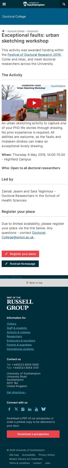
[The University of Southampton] (34, 4)
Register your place (23, 254)
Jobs (47, 463)
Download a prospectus (33, 434)
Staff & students (17, 328)
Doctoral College (14, 16)
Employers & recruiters (21, 340)
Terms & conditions (19, 463)
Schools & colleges (18, 332)
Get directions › (16, 392)
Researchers (14, 336)
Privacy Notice (47, 454)
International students (20, 349)
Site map (14, 454)
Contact (37, 463)
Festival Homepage (22, 263)
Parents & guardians (19, 344)
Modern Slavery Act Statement (25, 458)
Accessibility (28, 454)
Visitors (11, 323)
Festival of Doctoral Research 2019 (34, 55)
